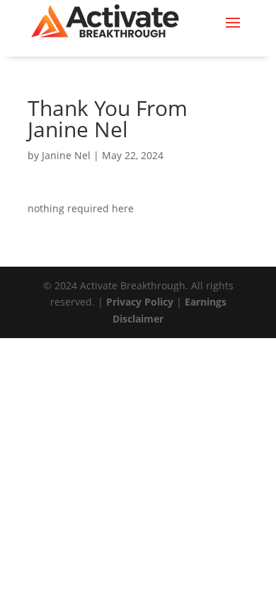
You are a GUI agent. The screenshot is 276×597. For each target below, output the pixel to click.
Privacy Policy (139, 301)
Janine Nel (66, 155)
